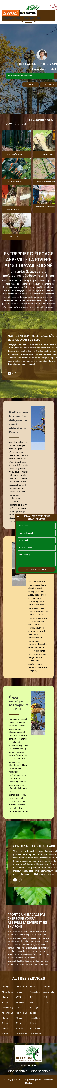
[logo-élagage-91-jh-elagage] (28, 1053)
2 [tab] (14, 373)
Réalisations (30, 84)
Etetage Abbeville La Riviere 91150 (7, 995)
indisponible (12, 18)
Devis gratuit (35, 1080)
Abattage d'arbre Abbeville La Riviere (35, 1016)
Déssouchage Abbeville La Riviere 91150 (8, 1016)
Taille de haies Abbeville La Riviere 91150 (21, 1013)
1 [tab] (9, 373)
